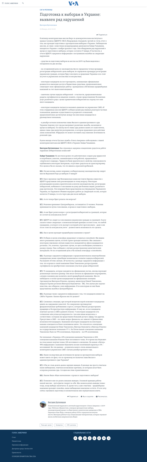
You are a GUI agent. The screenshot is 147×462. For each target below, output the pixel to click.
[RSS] (94, 438)
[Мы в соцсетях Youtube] (85, 438)
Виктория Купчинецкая (48, 25)
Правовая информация (20, 445)
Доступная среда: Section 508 (22, 449)
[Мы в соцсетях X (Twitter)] (80, 438)
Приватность (16, 452)
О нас (14, 437)
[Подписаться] (104, 438)
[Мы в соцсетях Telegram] (108, 438)
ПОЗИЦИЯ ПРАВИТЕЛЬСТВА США (24, 456)
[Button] (101, 35)
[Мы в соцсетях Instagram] (90, 438)
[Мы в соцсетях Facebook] (75, 438)
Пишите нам (16, 441)
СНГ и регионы (46, 10)
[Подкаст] (99, 438)
